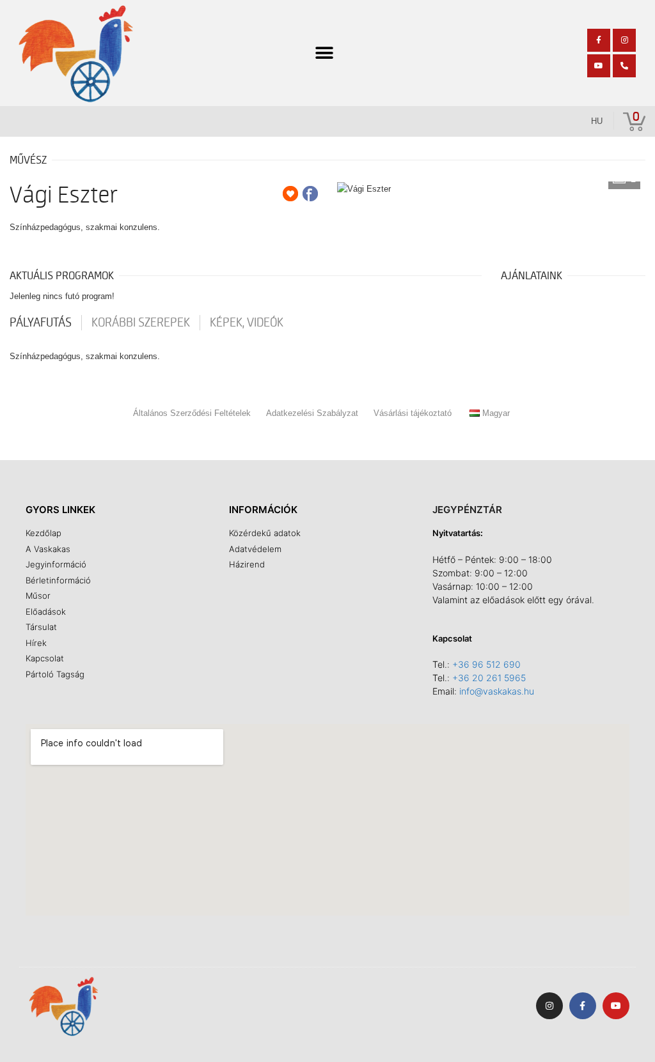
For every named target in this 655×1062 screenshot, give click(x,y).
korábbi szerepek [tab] (140, 323)
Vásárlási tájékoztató (413, 413)
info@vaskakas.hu (496, 691)
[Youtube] (598, 65)
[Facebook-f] (598, 40)
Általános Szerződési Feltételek (192, 413)
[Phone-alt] (624, 65)
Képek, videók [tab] (246, 323)
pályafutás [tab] (41, 323)
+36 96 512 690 (486, 664)
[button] (324, 53)
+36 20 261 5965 (489, 677)
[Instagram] (624, 40)
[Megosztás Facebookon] (310, 193)
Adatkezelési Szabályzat (312, 413)
